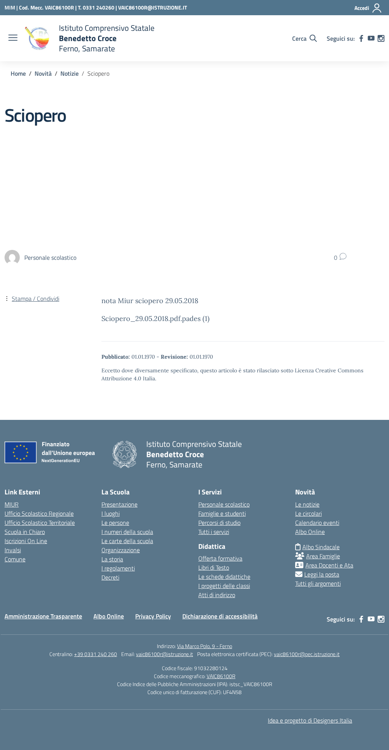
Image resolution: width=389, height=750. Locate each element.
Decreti (110, 577)
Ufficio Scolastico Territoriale (40, 522)
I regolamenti (118, 568)
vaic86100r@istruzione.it (164, 654)
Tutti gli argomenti (318, 583)
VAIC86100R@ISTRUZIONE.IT (152, 7)
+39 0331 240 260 (95, 654)
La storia (112, 559)
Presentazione (119, 504)
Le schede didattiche (224, 576)
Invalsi (13, 550)
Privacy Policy (153, 616)
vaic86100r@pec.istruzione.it (307, 654)
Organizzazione (120, 550)
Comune (15, 559)
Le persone (115, 522)
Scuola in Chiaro (25, 531)
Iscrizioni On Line (26, 540)
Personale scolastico (224, 504)
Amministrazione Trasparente (43, 616)
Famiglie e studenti (222, 513)
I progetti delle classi (224, 585)
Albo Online (310, 531)
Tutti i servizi (213, 531)
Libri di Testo (213, 567)
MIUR (12, 504)
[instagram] (381, 38)
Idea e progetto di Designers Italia (310, 720)
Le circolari (308, 513)
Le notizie (307, 504)
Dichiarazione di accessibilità (220, 616)
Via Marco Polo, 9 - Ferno (204, 646)
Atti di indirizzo (216, 594)
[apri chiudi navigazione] (12, 38)
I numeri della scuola (127, 531)
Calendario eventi (317, 522)
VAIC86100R (221, 676)
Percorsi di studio (219, 522)
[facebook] (361, 38)
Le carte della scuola (127, 540)
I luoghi (110, 513)
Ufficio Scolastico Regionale (39, 513)
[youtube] (371, 38)
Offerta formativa (220, 558)
